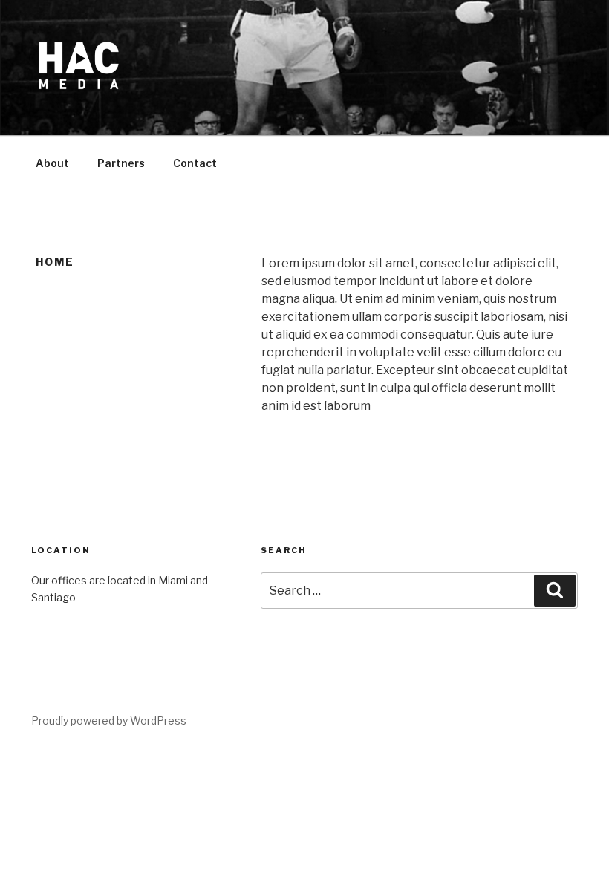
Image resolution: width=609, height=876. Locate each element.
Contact (195, 163)
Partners (121, 163)
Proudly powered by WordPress (108, 720)
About (52, 163)
